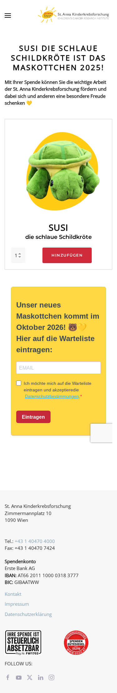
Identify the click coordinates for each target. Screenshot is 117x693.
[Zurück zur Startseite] (74, 15)
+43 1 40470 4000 (35, 541)
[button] (8, 15)
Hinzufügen (67, 255)
